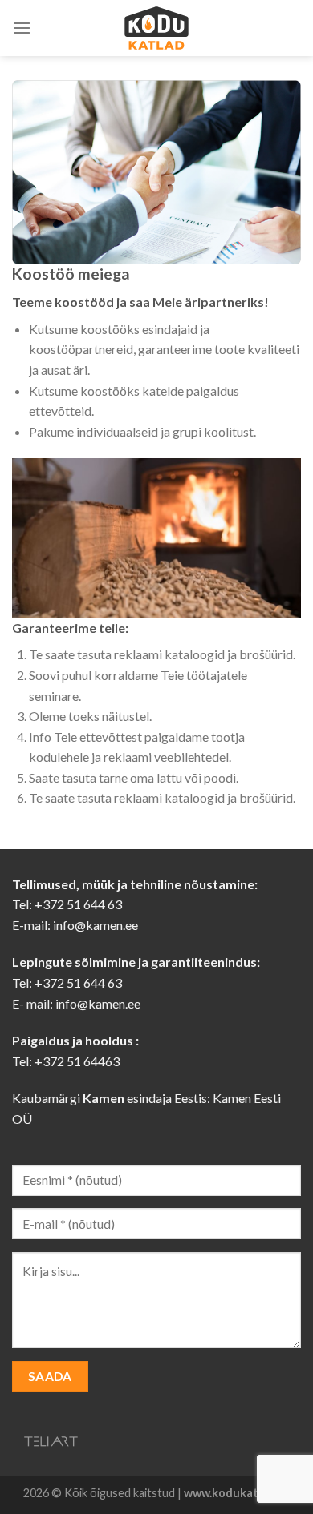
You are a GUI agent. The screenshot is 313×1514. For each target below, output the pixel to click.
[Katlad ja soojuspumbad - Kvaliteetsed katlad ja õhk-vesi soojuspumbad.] (156, 28)
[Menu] (21, 27)
